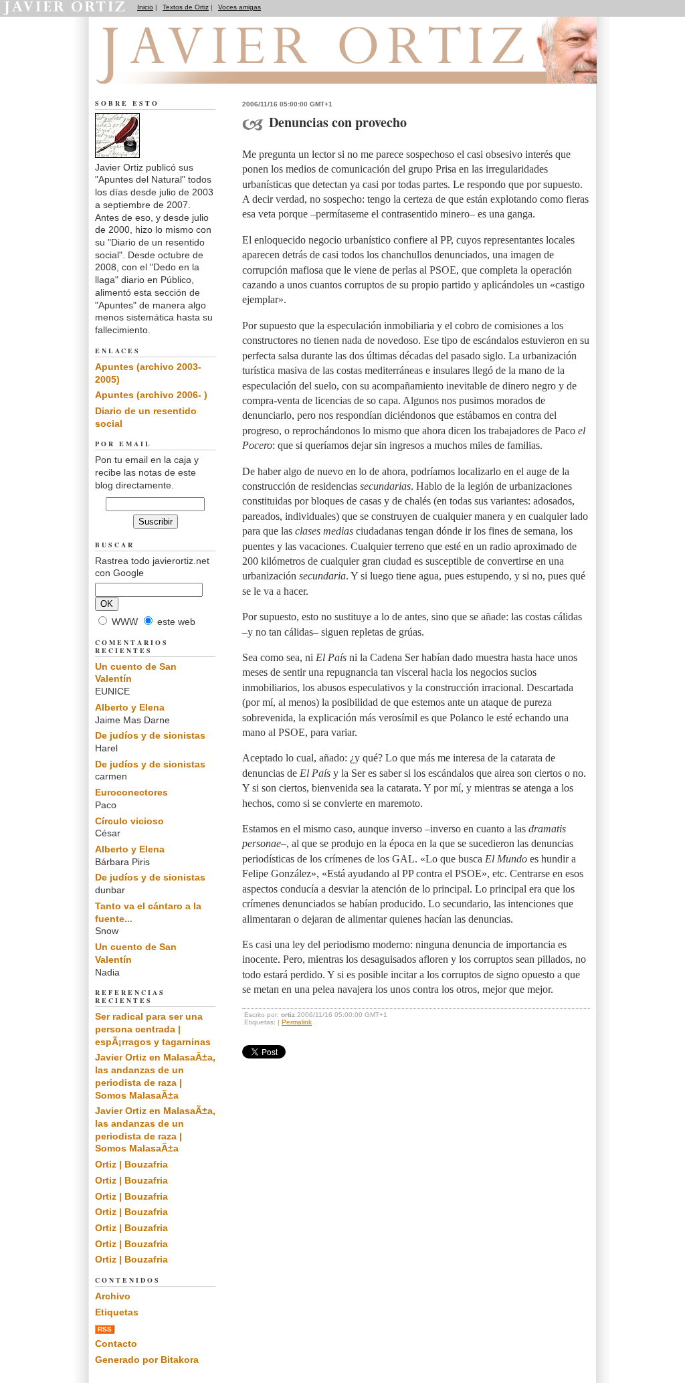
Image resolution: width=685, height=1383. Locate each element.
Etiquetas (116, 1312)
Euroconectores (131, 792)
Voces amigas (239, 7)
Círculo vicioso (129, 821)
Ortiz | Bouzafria (131, 1164)
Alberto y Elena (130, 707)
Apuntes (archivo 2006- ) (151, 394)
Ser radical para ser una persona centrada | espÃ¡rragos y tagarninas (153, 1028)
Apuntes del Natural (170, 68)
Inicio (145, 7)
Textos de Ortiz (186, 7)
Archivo (112, 1296)
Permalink (297, 1022)
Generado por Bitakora (147, 1359)
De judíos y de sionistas (150, 735)
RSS (105, 1329)
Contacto (116, 1343)
